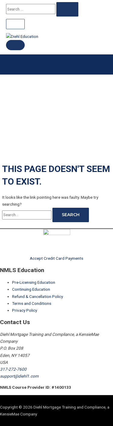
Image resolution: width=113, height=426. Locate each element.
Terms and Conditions (31, 303)
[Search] (67, 9)
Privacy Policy (24, 310)
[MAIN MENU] (15, 45)
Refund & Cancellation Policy (37, 296)
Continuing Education (31, 289)
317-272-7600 (13, 369)
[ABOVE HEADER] (15, 24)
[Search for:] (27, 214)
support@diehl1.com (19, 376)
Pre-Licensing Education (33, 282)
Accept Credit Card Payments (56, 258)
